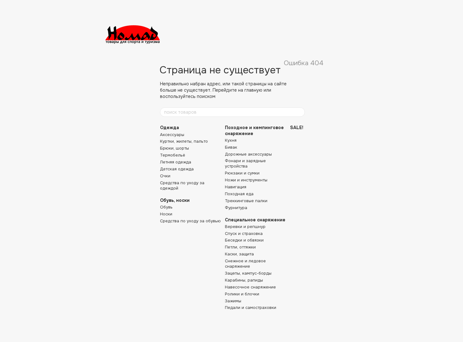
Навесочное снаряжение (250, 287)
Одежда (169, 127)
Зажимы (233, 301)
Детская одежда (177, 169)
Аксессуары (172, 134)
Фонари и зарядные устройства (245, 163)
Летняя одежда (175, 162)
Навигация (235, 187)
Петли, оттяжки (240, 247)
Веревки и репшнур (245, 226)
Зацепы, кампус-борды (248, 273)
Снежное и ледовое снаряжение (245, 263)
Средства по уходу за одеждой (182, 185)
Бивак (231, 147)
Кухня (231, 140)
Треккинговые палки (246, 200)
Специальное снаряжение (255, 220)
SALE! (296, 127)
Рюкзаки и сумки (242, 173)
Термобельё (172, 155)
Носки (166, 214)
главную (253, 90)
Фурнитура (236, 207)
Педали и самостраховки (250, 307)
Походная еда (239, 194)
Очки (165, 176)
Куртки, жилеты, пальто (184, 141)
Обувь (166, 207)
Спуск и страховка (244, 233)
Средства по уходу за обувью (190, 221)
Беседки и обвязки (244, 240)
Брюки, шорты (174, 148)
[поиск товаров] (300, 112)
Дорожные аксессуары (248, 154)
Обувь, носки (175, 200)
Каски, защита (239, 254)
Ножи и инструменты (246, 180)
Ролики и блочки (242, 294)
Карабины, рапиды (244, 280)
